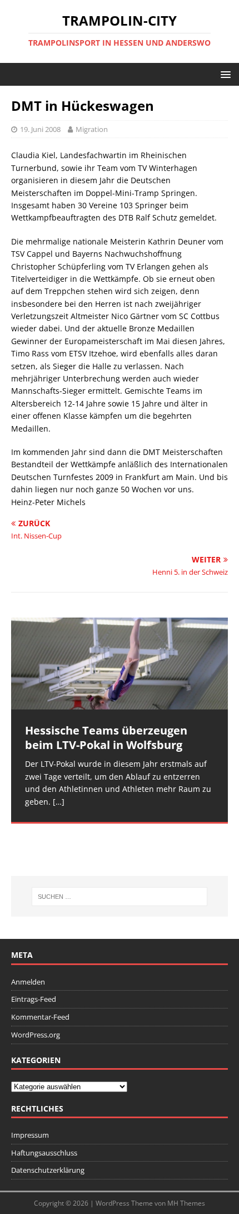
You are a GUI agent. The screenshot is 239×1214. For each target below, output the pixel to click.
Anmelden (28, 982)
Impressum (30, 1135)
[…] (58, 801)
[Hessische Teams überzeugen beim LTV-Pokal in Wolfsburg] (119, 664)
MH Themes (186, 1203)
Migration (92, 129)
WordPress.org (35, 1035)
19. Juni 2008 (40, 129)
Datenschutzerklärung (47, 1170)
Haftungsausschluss (44, 1153)
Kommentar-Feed (40, 1017)
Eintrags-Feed (33, 999)
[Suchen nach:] (119, 896)
